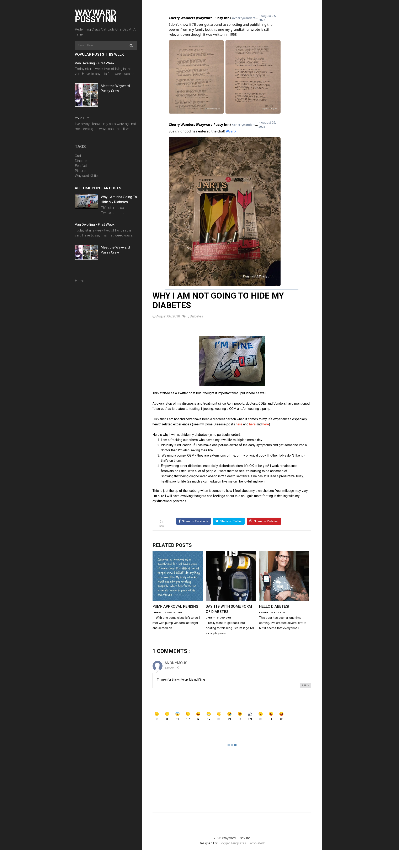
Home (80, 281)
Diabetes (82, 161)
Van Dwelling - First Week (94, 63)
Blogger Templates (232, 843)
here (239, 424)
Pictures (81, 171)
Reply (305, 685)
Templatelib (256, 843)
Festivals (82, 166)
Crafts (79, 156)
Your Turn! (82, 118)
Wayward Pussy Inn (96, 16)
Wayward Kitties (87, 176)
